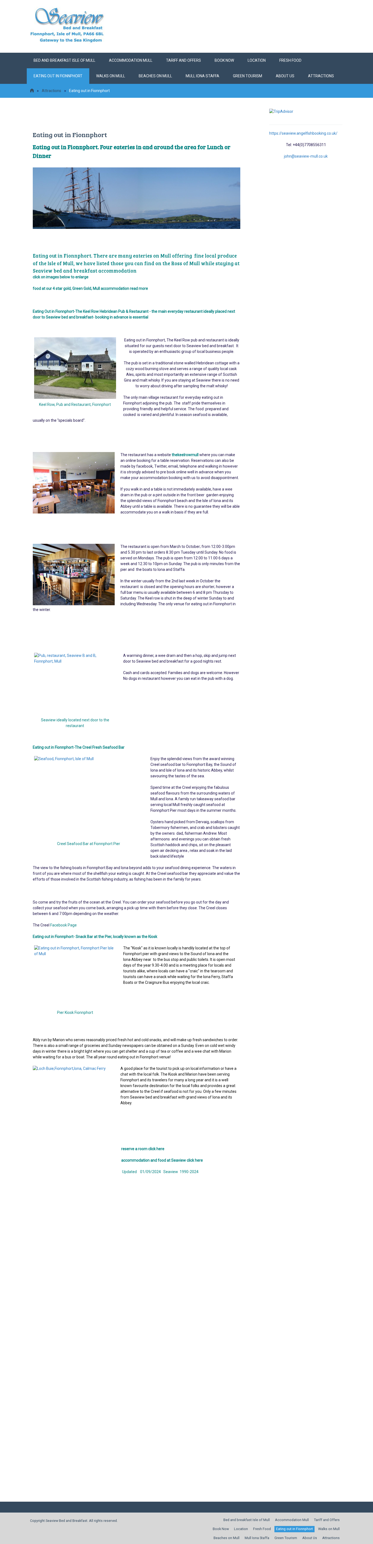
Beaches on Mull (155, 76)
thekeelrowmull (185, 455)
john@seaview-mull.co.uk (306, 156)
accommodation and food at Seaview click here (162, 1160)
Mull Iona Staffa (202, 76)
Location (257, 60)
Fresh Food (290, 60)
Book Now (224, 60)
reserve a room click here (143, 1149)
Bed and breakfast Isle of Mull (64, 60)
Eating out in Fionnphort (58, 76)
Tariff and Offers (183, 60)
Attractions (321, 76)
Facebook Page (64, 925)
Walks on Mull (110, 76)
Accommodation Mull (130, 60)
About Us (285, 76)
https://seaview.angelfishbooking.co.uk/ (303, 133)
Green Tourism (247, 76)
